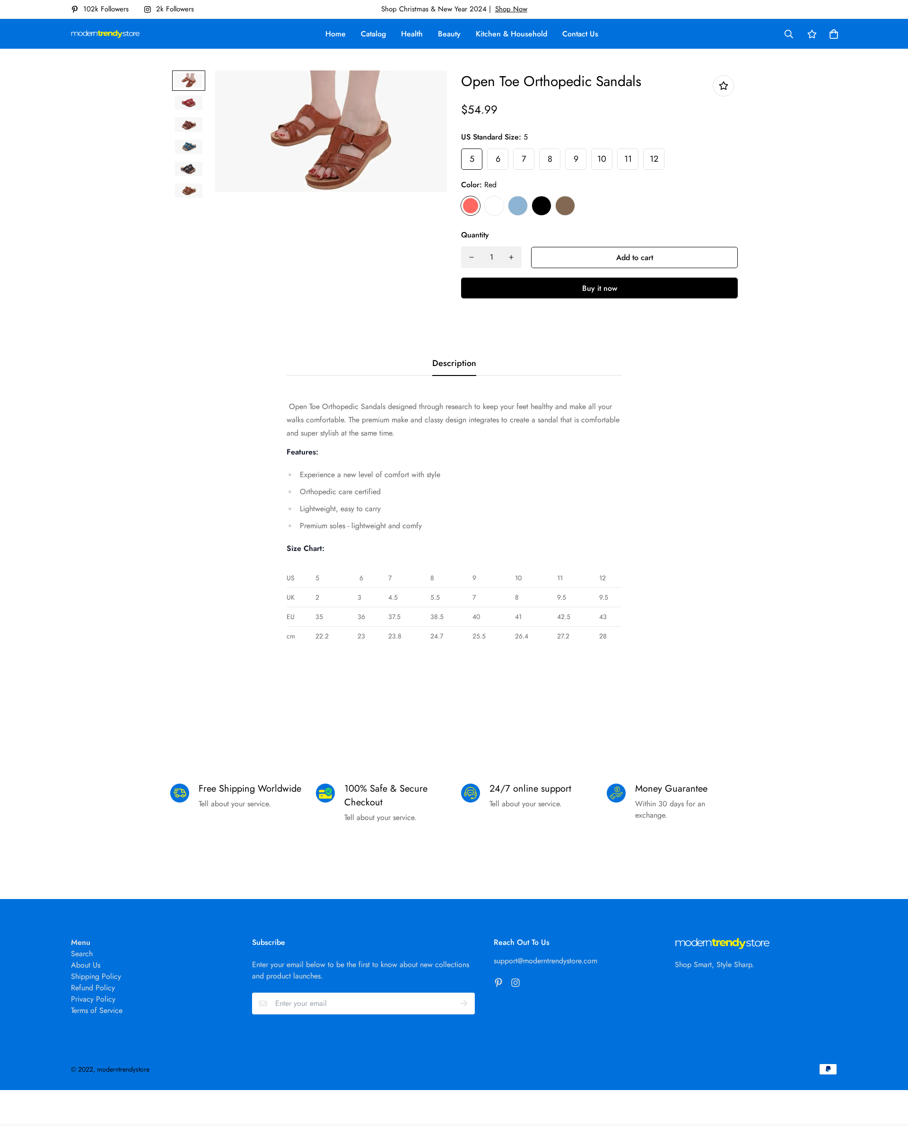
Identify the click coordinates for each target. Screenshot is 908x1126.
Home (335, 33)
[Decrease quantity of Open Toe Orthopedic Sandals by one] (471, 257)
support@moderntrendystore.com (545, 960)
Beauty (449, 33)
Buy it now (599, 288)
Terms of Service (96, 1010)
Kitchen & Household (511, 33)
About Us (85, 965)
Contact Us (580, 33)
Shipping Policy (96, 976)
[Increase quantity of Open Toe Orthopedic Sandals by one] (511, 257)
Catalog (373, 33)
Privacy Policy (93, 999)
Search (82, 953)
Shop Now (511, 9)
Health (412, 33)
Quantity (475, 234)
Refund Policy (93, 987)
